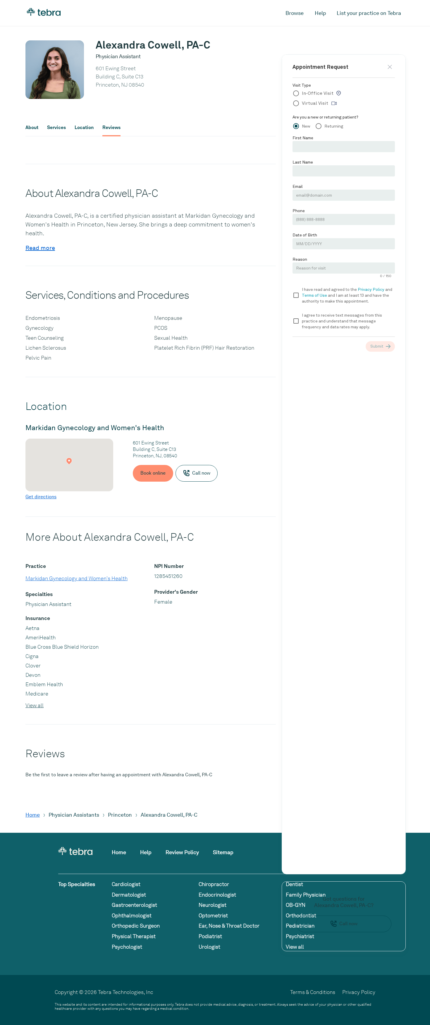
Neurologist (212, 905)
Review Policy (182, 852)
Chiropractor (214, 884)
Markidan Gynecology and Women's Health (76, 578)
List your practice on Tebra (369, 13)
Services (56, 127)
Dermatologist (129, 895)
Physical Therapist (134, 936)
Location (84, 127)
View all (34, 705)
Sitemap (223, 852)
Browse (294, 13)
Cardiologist (126, 884)
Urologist (209, 947)
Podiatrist (210, 936)
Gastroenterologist (134, 905)
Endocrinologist (217, 895)
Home (32, 815)
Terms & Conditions (312, 992)
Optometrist (213, 915)
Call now (348, 923)
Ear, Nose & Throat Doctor (229, 926)
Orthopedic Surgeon (136, 926)
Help (320, 13)
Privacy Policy (358, 992)
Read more (40, 248)
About (31, 127)
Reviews (111, 127)
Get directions (40, 496)
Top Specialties (76, 884)
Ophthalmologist (132, 915)
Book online (153, 473)
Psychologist (127, 947)
